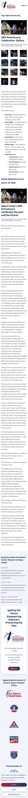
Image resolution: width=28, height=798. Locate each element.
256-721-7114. (7, 578)
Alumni (4, 46)
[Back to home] (8, 5)
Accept (14, 784)
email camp (13, 590)
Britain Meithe (9, 44)
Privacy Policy (11, 780)
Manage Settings (14, 794)
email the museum (18, 575)
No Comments (18, 46)
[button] (24, 5)
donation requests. (17, 602)
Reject (14, 789)
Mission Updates (10, 46)
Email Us (14, 668)
